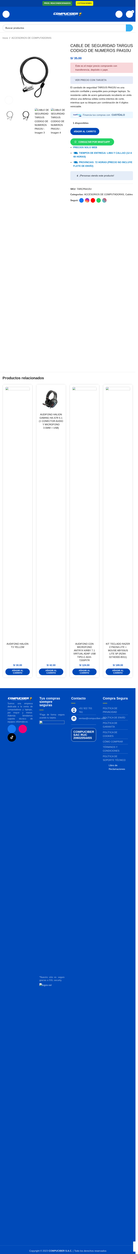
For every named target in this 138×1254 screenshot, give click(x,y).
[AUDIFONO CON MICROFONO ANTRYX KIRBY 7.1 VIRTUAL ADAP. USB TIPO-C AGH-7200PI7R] (84, 514)
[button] (92, 141)
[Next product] (131, 38)
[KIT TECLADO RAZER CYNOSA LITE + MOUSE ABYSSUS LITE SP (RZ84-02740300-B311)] (118, 514)
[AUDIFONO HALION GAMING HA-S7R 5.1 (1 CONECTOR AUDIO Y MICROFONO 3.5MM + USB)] (51, 399)
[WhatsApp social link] (98, 200)
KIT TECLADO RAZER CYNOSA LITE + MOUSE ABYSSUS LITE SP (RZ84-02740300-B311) (118, 650)
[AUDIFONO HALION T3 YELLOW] (17, 514)
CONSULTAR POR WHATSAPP (94, 142)
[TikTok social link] (104, 200)
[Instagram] (23, 729)
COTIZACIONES (84, 3)
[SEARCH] (129, 27)
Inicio (5, 38)
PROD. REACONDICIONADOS (57, 3)
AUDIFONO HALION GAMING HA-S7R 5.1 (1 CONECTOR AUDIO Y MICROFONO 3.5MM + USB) (51, 421)
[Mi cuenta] (119, 14)
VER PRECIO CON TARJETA (91, 80)
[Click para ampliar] (9, 100)
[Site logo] (67, 14)
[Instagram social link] (87, 200)
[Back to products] (127, 38)
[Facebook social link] (81, 200)
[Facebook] (12, 729)
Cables (129, 194)
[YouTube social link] (93, 200)
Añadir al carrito (85, 131)
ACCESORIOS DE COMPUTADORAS (31, 38)
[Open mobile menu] (6, 14)
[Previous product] (123, 38)
